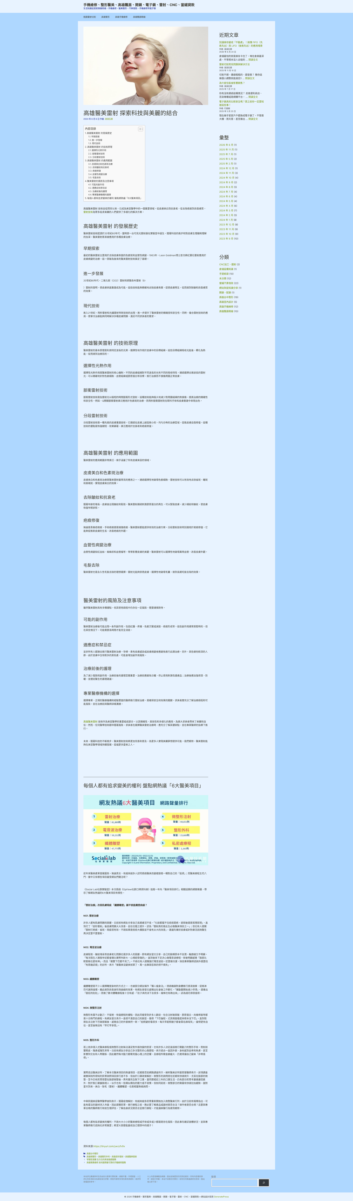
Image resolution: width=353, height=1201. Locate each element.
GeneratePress (221, 1196)
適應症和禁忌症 (99, 188)
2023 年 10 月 (226, 234)
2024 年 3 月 (226, 210)
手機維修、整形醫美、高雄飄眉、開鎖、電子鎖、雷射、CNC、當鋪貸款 (139, 5)
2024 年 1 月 (226, 220)
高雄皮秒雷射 (117, 1156)
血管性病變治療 (99, 174)
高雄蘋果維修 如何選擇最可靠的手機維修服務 (106, 1162)
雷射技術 (88, 212)
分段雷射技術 (98, 157)
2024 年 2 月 (226, 215)
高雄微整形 (91, 1156)
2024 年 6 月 (226, 196)
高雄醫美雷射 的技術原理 (99, 146)
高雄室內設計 (226, 302)
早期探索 (95, 136)
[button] (139, 129)
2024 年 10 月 (226, 177)
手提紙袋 (224, 273)
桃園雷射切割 (89, 17)
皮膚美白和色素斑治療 (102, 164)
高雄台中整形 (92, 1153)
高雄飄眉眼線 (139, 17)
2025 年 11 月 (226, 149)
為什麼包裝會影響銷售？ (232, 83)
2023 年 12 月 (226, 224)
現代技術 (96, 143)
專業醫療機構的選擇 (101, 194)
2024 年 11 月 (226, 173)
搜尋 (213, 1176)
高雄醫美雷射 (90, 721)
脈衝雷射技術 (98, 153)
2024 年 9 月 (226, 182)
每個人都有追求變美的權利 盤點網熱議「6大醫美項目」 (114, 198)
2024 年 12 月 (226, 168)
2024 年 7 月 (226, 191)
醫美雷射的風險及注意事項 (100, 181)
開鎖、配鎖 (225, 292)
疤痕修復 (97, 170)
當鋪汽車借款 (226, 283)
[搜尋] (264, 1182)
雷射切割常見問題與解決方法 (234, 64)
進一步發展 (97, 140)
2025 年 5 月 (226, 159)
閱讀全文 (253, 59)
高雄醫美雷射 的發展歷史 (99, 133)
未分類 (222, 278)
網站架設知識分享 (228, 287)
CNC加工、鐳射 (227, 264)
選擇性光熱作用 (99, 150)
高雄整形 (105, 17)
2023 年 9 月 (226, 238)
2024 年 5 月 (226, 201)
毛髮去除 (96, 177)
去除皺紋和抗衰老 (100, 167)
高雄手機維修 (121, 17)
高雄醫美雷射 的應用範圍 (99, 160)
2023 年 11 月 (226, 229)
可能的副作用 (98, 184)
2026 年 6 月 (226, 145)
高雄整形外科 (104, 1156)
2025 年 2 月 (226, 163)
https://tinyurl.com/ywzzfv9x (109, 1146)
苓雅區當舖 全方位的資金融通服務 (101, 1159)
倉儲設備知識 (226, 269)
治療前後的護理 (99, 191)
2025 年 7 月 (226, 154)
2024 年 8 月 (226, 187)
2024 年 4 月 (226, 205)
